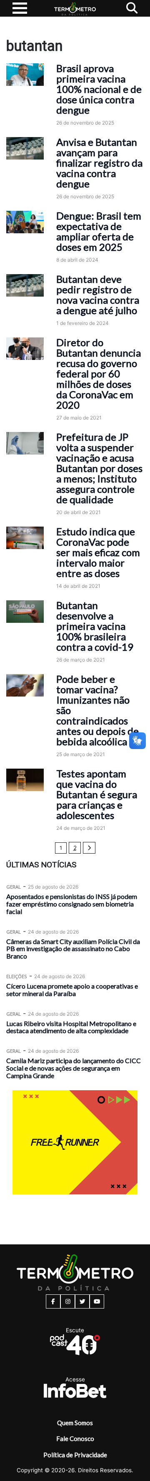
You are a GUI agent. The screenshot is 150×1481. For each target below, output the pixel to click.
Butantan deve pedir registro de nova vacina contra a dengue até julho (97, 294)
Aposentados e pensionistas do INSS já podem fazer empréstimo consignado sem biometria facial (71, 903)
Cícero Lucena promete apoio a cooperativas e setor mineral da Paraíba (72, 989)
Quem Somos (75, 1422)
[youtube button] (97, 1301)
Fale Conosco (75, 1438)
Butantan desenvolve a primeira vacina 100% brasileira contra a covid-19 (94, 626)
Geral (13, 887)
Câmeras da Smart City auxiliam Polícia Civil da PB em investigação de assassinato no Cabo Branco (73, 948)
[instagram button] (67, 1301)
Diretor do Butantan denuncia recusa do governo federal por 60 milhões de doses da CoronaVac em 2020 (98, 373)
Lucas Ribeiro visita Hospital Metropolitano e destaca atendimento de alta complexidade (71, 1027)
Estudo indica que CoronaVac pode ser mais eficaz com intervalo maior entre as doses (98, 552)
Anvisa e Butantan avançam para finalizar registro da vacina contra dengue (99, 163)
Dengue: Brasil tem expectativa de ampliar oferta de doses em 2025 (98, 231)
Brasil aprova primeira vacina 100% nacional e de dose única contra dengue (99, 89)
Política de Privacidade (75, 1455)
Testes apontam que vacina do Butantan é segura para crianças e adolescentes (96, 794)
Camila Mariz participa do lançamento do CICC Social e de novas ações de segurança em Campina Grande (73, 1067)
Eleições (16, 976)
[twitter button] (82, 1301)
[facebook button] (53, 1301)
